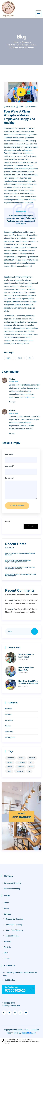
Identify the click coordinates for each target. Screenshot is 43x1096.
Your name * (9, 454)
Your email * (9, 466)
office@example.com (11, 1006)
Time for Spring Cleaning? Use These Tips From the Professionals (20, 568)
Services (7, 914)
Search (7, 521)
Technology (9, 731)
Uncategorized (10, 737)
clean (9, 358)
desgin (9, 762)
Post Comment (18, 506)
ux (30, 358)
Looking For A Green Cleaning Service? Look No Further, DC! (20, 575)
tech (9, 771)
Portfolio (7, 947)
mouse (9, 767)
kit (31, 762)
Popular (21, 767)
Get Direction (10, 980)
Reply (13, 402)
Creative (8, 726)
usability (20, 771)
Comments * (9, 478)
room (20, 358)
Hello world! (9, 548)
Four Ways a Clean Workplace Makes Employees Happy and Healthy (18, 561)
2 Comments (31, 107)
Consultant (9, 720)
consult (32, 758)
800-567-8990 (8, 1003)
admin (20, 107)
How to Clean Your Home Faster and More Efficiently (20, 554)
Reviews (7, 941)
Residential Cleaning (12, 889)
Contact (7, 958)
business (10, 758)
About (6, 908)
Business (8, 708)
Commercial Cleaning (12, 883)
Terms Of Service (12, 936)
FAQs (6, 953)
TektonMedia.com (29, 1033)
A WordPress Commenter (15, 595)
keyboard (21, 762)
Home (6, 903)
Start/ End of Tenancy (14, 930)
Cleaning (8, 714)
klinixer (12, 379)
